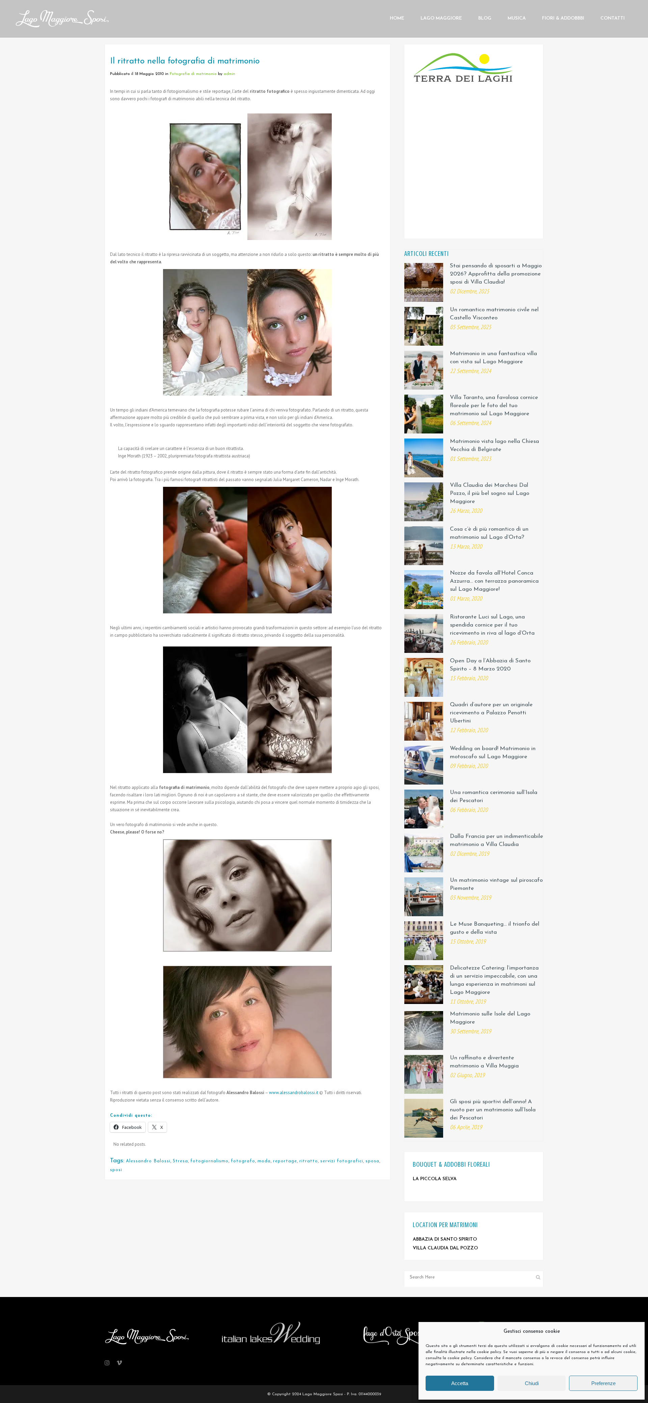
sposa (372, 1161)
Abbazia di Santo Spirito (445, 1239)
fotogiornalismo (209, 1161)
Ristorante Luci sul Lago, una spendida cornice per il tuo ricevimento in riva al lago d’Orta (492, 625)
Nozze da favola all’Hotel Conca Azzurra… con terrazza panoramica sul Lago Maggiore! (494, 581)
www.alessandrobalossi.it (293, 1092)
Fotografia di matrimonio (193, 74)
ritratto (308, 1161)
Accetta (459, 1383)
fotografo (243, 1161)
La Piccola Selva (435, 1179)
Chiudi (532, 1383)
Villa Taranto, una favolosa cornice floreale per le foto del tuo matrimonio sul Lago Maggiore (494, 406)
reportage (285, 1161)
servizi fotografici (341, 1161)
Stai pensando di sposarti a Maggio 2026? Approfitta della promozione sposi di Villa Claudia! (496, 274)
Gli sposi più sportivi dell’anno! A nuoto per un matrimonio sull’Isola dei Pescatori (493, 1110)
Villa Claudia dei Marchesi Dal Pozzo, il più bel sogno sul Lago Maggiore (489, 493)
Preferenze (603, 1383)
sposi (116, 1170)
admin (229, 74)
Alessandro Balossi (148, 1161)
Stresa (180, 1161)
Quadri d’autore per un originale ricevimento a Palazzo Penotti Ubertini (491, 713)
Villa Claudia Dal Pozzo (445, 1248)
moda (264, 1161)
